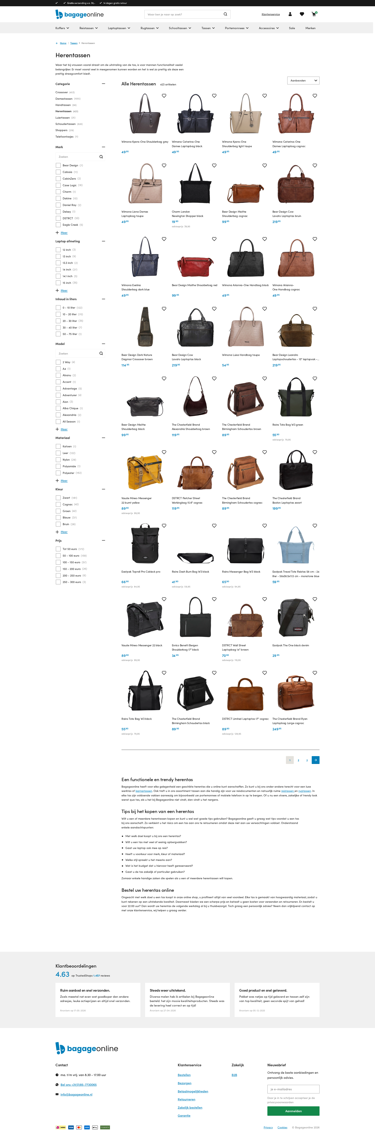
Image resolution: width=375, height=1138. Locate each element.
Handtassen (65, 105)
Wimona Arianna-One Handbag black (245, 285)
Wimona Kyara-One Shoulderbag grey (144, 141)
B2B (234, 1075)
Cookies (282, 1127)
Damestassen (67, 98)
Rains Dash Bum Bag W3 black (190, 571)
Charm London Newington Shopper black (188, 214)
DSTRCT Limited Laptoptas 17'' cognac (245, 719)
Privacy (268, 1127)
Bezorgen (184, 1083)
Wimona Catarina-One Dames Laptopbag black (187, 144)
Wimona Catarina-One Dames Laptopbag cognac (288, 144)
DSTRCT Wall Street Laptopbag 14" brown (235, 647)
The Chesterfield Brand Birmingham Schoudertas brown (241, 427)
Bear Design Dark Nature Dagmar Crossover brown (137, 357)
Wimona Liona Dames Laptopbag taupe (134, 214)
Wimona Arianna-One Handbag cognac (286, 287)
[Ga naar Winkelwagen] (314, 14)
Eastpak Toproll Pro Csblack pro (140, 571)
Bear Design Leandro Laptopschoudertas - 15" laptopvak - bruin (294, 357)
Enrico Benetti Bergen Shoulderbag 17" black (185, 647)
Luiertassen (65, 117)
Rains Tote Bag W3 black (136, 719)
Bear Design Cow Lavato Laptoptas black (186, 357)
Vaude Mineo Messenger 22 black (141, 645)
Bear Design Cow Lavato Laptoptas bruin (286, 214)
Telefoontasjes (66, 136)
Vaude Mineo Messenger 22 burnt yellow (136, 500)
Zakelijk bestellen (190, 1107)
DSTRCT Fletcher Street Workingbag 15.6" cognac (187, 500)
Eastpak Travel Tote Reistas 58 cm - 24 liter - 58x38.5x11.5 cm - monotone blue (295, 574)
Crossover (64, 92)
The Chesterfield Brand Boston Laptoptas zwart (287, 500)
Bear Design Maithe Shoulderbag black (133, 427)
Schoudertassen (68, 124)
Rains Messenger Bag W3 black (241, 571)
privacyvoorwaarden (280, 1102)
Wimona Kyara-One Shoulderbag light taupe (237, 144)
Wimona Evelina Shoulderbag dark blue (135, 287)
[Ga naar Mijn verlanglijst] (302, 14)
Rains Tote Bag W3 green (287, 424)
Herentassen (66, 111)
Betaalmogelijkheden (193, 1091)
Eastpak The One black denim (290, 645)
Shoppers (64, 130)
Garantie (184, 1115)
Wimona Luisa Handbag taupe (241, 355)
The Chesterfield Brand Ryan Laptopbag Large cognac (289, 721)
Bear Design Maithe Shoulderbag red (194, 285)
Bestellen (184, 1075)
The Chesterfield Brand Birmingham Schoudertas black (191, 721)
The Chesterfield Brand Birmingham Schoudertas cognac (242, 500)
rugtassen (304, 791)
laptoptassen (144, 791)
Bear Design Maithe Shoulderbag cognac (235, 214)
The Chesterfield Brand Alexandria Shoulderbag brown (191, 427)
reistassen (288, 791)
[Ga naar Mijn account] (290, 14)
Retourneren (186, 1099)
